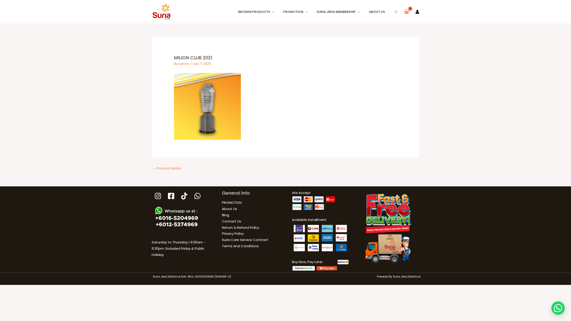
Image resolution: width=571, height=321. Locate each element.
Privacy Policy (233, 233)
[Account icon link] (417, 12)
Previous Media (166, 168)
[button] (396, 12)
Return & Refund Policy (240, 227)
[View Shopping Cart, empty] (406, 12)
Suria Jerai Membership (336, 12)
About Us (377, 12)
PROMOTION (293, 12)
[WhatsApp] (197, 196)
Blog (225, 215)
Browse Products (254, 12)
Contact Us (231, 221)
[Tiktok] (184, 196)
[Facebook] (171, 196)
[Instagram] (158, 196)
